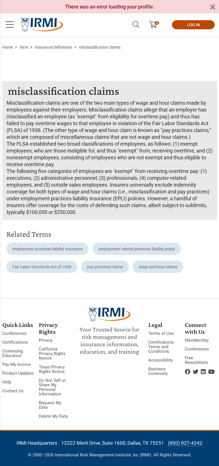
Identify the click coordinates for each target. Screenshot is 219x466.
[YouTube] (211, 371)
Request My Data (50, 405)
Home (7, 47)
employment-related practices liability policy (136, 249)
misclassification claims (100, 47)
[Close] (212, 7)
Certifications (15, 342)
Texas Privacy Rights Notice (52, 369)
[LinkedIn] (203, 371)
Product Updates (18, 373)
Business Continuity (158, 371)
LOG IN (193, 24)
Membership (196, 340)
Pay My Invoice (16, 364)
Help (6, 382)
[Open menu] (10, 25)
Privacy (45, 340)
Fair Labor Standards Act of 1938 (41, 267)
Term (23, 47)
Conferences (14, 333)
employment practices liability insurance (47, 249)
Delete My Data (53, 416)
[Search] (136, 25)
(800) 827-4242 (185, 443)
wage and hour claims (158, 267)
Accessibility (160, 360)
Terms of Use (161, 333)
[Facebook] (187, 371)
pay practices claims (105, 267)
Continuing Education (12, 353)
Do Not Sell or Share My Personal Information (52, 387)
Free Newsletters (196, 360)
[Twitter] (195, 371)
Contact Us (13, 390)
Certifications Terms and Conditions (161, 347)
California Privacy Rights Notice (52, 354)
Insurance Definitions (53, 47)
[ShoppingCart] (155, 25)
